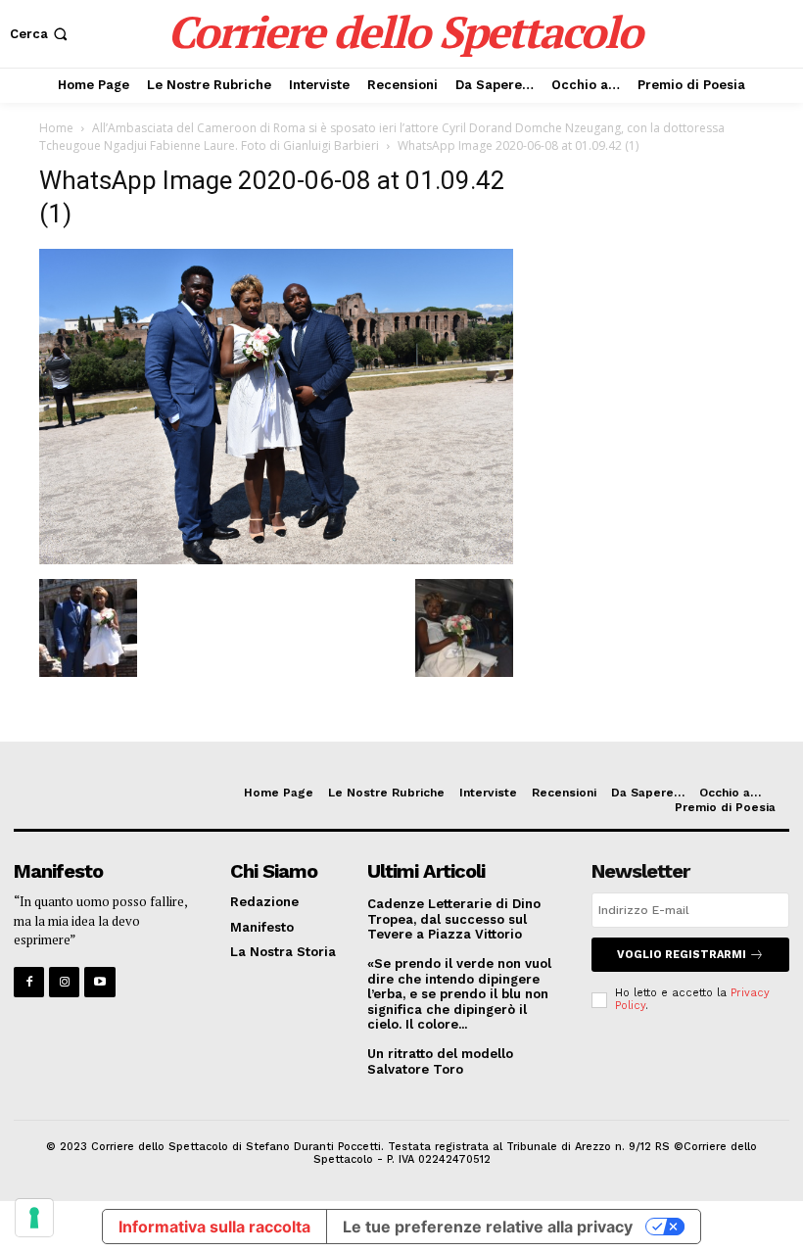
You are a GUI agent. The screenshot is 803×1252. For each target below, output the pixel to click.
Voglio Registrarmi (681, 954)
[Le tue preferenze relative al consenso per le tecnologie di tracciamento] (34, 1217)
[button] (40, 34)
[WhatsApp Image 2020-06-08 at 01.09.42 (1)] (276, 559)
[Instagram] (64, 982)
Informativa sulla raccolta (214, 1226)
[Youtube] (99, 982)
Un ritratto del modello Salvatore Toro (440, 1061)
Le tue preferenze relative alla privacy (488, 1226)
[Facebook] (29, 982)
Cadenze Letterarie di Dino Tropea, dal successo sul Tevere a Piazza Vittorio (454, 918)
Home (56, 128)
